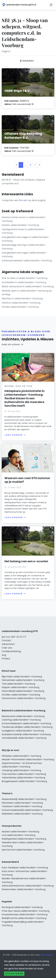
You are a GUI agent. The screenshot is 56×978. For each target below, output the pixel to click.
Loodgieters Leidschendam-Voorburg (23, 730)
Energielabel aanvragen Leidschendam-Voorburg (24, 254)
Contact (6, 640)
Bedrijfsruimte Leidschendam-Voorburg (24, 918)
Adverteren (8, 644)
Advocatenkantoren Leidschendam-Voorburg (28, 885)
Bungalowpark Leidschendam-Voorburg (24, 781)
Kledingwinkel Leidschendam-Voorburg (24, 838)
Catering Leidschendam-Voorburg (21, 719)
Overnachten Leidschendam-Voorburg (24, 774)
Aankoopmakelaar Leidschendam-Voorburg (27, 260)
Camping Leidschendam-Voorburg (21, 770)
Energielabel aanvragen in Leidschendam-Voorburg (25, 239)
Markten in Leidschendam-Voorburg (22, 298)
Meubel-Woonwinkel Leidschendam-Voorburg (28, 759)
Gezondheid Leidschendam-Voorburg (23, 691)
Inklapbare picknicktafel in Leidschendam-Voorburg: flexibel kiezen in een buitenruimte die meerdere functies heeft (24, 398)
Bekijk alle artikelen (11, 344)
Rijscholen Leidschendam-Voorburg (22, 676)
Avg (4, 655)
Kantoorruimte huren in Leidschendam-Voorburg (24, 219)
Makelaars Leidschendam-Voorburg (22, 813)
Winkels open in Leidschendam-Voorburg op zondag (27, 292)
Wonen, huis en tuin (18, 386)
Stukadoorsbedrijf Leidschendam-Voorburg (26, 734)
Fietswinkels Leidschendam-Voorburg (23, 680)
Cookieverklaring (11, 651)
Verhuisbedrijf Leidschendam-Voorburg (24, 738)
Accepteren (14, 973)
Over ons (7, 647)
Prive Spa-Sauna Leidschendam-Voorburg (25, 911)
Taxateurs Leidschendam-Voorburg (22, 806)
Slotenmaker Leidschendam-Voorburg (23, 889)
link (21, 200)
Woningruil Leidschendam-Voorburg (22, 907)
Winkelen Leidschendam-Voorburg (21, 756)
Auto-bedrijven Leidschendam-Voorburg (25, 867)
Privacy (6, 658)
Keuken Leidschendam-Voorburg (20, 831)
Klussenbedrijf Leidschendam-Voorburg (24, 799)
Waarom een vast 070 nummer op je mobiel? (27, 480)
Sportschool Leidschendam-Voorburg (23, 849)
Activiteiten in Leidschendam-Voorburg (24, 282)
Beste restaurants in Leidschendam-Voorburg (28, 286)
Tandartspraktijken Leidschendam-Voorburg (27, 727)
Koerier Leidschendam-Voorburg (20, 225)
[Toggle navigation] (51, 5)
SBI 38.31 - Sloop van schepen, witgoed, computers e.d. (23, 181)
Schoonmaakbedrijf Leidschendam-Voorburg (27, 810)
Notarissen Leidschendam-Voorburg (22, 802)
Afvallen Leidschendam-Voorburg (21, 694)
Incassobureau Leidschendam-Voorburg (24, 914)
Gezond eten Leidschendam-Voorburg (23, 698)
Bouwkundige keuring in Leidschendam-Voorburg (24, 246)
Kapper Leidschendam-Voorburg (20, 687)
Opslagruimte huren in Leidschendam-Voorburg (23, 231)
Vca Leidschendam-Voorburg (18, 835)
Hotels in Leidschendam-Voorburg (21, 302)
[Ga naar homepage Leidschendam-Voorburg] (19, 4)
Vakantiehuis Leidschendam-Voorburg (23, 777)
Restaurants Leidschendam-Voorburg (23, 716)
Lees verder (14, 435)
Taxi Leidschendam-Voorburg (18, 683)
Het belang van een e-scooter (26, 561)
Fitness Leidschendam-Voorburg (20, 306)
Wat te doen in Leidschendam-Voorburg (24, 278)
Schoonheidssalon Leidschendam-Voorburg (26, 723)
